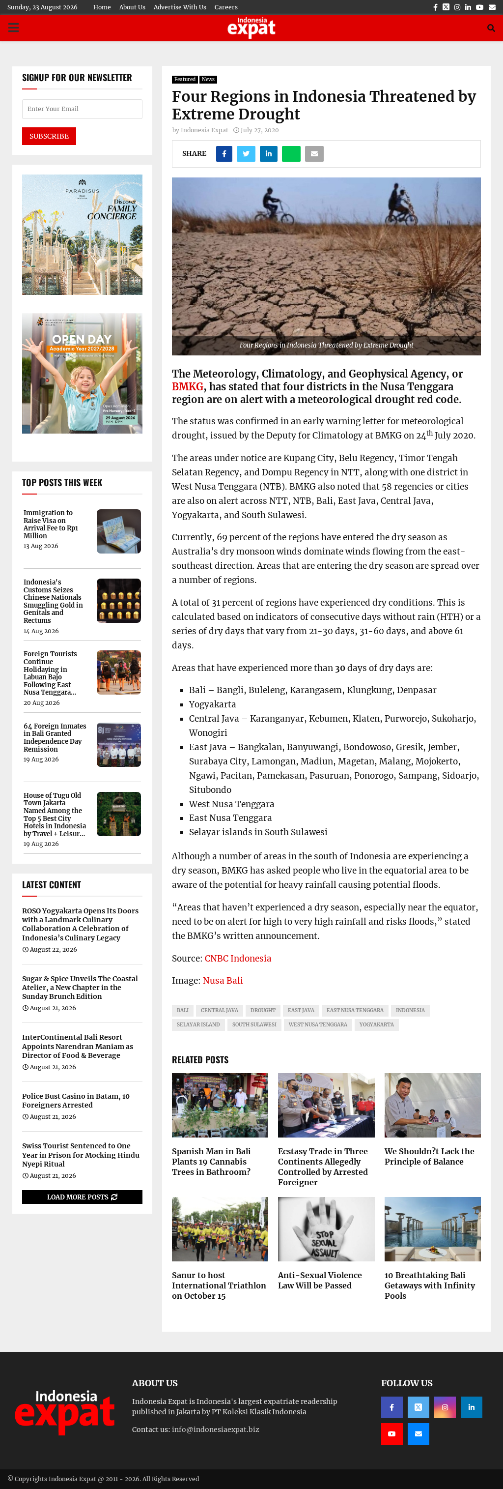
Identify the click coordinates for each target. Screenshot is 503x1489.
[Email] (418, 1434)
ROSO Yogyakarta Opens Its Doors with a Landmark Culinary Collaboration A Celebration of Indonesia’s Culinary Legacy (80, 924)
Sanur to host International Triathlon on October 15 (219, 1285)
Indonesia (410, 1010)
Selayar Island (198, 1025)
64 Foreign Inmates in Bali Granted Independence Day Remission (55, 738)
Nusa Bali (223, 980)
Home (102, 7)
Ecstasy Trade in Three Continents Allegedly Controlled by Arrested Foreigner (323, 1166)
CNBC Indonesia (238, 958)
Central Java (219, 1010)
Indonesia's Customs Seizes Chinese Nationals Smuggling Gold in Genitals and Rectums (53, 602)
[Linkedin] (471, 1407)
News (208, 79)
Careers (226, 7)
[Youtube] (392, 1434)
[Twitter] (418, 1407)
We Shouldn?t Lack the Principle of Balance (430, 1156)
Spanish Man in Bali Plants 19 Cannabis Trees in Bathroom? (211, 1161)
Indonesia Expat (204, 130)
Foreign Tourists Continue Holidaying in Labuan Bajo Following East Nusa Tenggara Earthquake (50, 673)
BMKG (187, 386)
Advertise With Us (180, 7)
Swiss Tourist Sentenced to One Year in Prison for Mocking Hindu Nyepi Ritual (81, 1154)
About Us (132, 7)
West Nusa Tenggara (318, 1025)
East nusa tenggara (355, 1010)
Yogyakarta (377, 1025)
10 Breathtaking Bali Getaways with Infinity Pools (430, 1285)
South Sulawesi (254, 1025)
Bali (183, 1010)
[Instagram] (445, 1407)
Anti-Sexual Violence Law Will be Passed (320, 1280)
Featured (185, 79)
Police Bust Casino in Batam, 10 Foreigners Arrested (76, 1100)
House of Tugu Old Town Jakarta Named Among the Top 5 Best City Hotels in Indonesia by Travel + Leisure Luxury (55, 815)
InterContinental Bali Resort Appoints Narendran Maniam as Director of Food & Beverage (77, 1046)
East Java (301, 1010)
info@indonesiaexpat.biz (215, 1429)
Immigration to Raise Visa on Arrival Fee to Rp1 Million (51, 524)
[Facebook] (392, 1407)
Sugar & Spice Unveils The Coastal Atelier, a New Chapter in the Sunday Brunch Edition (80, 987)
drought (263, 1010)
